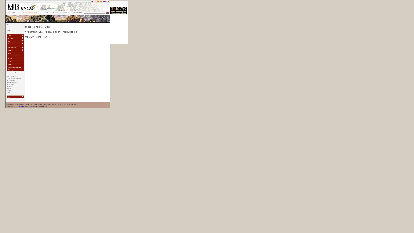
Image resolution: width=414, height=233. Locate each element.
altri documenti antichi (14, 67)
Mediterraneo (12, 47)
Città (9, 61)
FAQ (47, 13)
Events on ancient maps (12, 82)
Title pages (11, 70)
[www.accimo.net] (118, 14)
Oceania (10, 50)
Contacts (9, 88)
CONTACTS (66, 13)
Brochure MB (10, 86)
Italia (9, 35)
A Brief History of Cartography (14, 78)
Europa (10, 44)
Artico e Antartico (13, 56)
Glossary (9, 90)
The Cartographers (11, 80)
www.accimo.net (19, 106)
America (10, 38)
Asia (9, 41)
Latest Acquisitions (11, 76)
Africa (9, 53)
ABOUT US (55, 13)
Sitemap (8, 92)
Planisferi (10, 59)
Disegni (10, 64)
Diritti (9, 97)
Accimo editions (10, 84)
